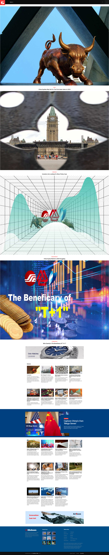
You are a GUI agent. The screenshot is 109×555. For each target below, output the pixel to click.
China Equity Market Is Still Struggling (54, 259)
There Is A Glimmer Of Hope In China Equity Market (61, 450)
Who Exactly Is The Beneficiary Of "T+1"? (54, 343)
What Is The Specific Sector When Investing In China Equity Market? (75, 450)
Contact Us (65, 538)
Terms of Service (72, 540)
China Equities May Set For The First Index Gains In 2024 (54, 89)
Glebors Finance (72, 553)
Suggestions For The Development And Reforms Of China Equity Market (47, 472)
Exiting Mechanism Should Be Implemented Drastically (46, 450)
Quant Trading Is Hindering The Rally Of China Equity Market (61, 399)
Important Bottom (54, 256)
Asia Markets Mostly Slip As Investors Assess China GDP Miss (74, 376)
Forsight (77, 553)
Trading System (54, 341)
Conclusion (29, 375)
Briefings (71, 535)
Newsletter (65, 537)
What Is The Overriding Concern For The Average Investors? (33, 497)
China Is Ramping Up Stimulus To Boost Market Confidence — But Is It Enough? (75, 472)
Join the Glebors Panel (73, 538)
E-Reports (65, 535)
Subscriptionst (66, 540)
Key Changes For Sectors (46, 375)
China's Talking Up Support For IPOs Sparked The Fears (33, 450)
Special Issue (66, 533)
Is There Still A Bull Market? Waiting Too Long (60, 497)
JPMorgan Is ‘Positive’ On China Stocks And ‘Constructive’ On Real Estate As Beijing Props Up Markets (33, 400)
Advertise (71, 533)
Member (71, 537)
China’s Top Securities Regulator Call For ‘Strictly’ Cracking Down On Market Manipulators (47, 399)
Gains (54, 87)
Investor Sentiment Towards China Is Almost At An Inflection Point (33, 472)
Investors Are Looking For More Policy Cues (54, 174)
